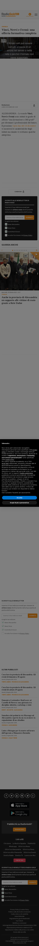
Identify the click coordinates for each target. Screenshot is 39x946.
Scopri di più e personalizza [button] (19, 503)
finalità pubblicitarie (26, 473)
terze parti (5, 463)
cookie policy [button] (9, 459)
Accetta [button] (19, 498)
